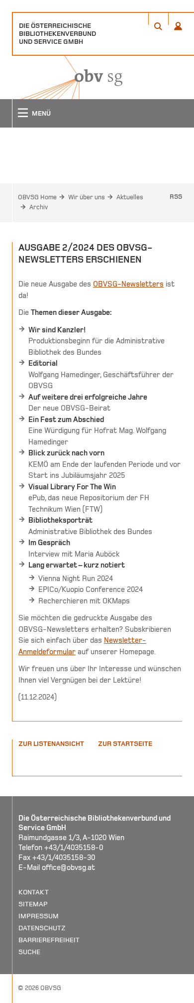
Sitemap (33, 904)
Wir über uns (86, 197)
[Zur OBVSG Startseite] (67, 77)
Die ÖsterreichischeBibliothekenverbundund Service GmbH (57, 33)
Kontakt (33, 892)
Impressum (38, 916)
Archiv (38, 207)
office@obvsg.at (68, 867)
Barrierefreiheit (49, 940)
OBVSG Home (37, 197)
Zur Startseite (125, 743)
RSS (176, 196)
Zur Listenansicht (51, 743)
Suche (29, 952)
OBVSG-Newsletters (128, 284)
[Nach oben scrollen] (174, 995)
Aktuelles (129, 197)
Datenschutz (42, 928)
